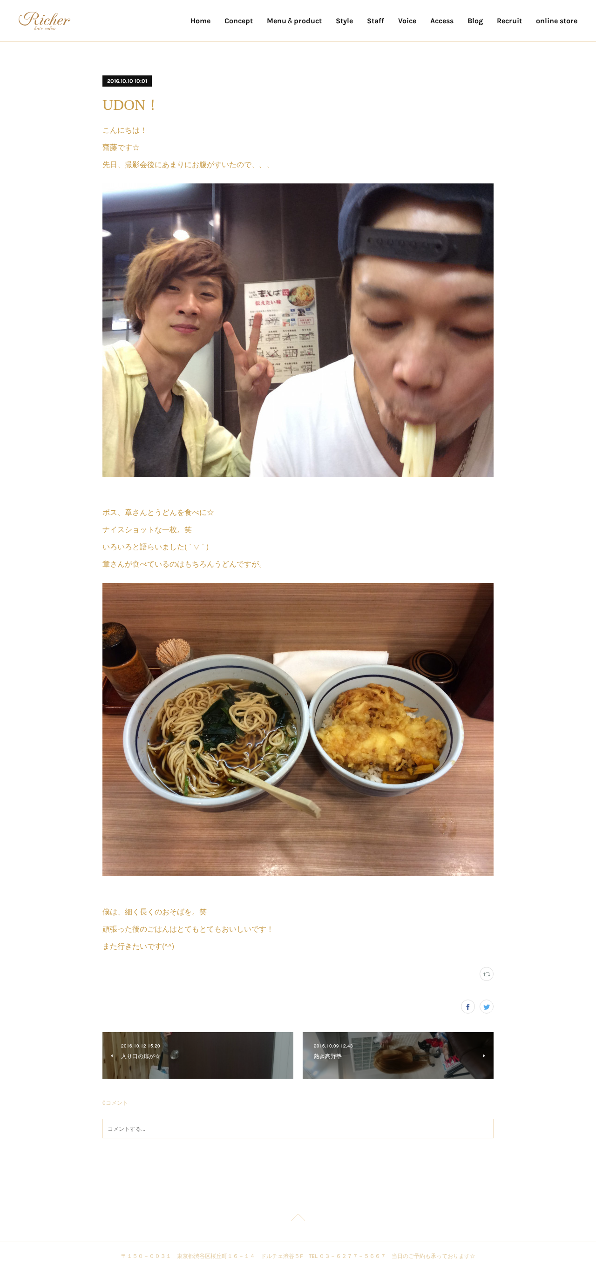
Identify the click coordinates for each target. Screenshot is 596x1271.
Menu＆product (294, 20)
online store (556, 20)
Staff (375, 20)
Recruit (509, 20)
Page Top (298, 1219)
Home (200, 20)
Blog (475, 20)
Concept (238, 20)
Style (344, 20)
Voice (407, 20)
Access (442, 20)
